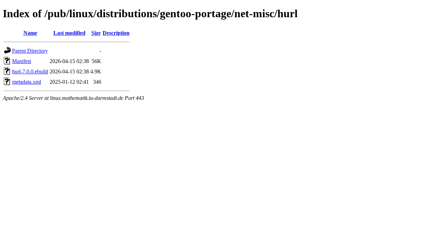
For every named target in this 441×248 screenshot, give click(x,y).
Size (96, 33)
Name (30, 33)
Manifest (21, 61)
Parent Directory (30, 51)
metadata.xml (26, 82)
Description (116, 33)
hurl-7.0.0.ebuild (30, 71)
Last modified (69, 33)
